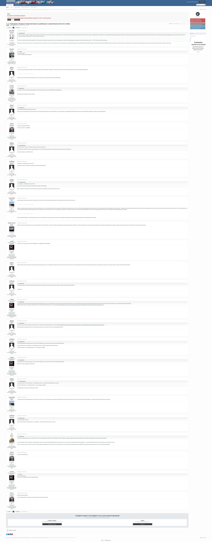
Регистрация (202, 1)
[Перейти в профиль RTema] (11, 129)
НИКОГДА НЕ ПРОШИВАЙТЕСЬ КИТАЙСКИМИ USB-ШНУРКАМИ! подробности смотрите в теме (196, 20)
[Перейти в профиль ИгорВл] (11, 91)
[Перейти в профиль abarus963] (7, 24)
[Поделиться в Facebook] (8, 534)
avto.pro (198, 51)
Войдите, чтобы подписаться (175, 23)
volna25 (12, 241)
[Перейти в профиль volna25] (11, 247)
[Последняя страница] (20, 27)
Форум (7, 7)
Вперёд (18, 27)
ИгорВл (12, 86)
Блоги (12, 7)
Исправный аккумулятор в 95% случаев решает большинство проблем (197, 24)
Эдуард (12, 143)
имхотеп (11, 49)
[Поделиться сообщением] (187, 30)
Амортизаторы (26, 25)
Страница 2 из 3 (24, 27)
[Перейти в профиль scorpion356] (11, 204)
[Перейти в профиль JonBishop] (11, 167)
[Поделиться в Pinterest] (12, 534)
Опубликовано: (22, 30)
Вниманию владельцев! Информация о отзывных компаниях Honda (197, 28)
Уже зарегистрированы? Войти (192, 1)
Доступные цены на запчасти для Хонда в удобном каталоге (198, 48)
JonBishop (11, 161)
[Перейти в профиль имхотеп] (11, 55)
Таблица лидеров (34, 7)
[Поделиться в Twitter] (7, 534)
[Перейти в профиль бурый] (11, 73)
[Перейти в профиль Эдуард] (11, 148)
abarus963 (14, 25)
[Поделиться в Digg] (10, 534)
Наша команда (17, 7)
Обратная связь (108, 540)
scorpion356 (12, 198)
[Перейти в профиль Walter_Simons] (11, 228)
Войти (9, 19)
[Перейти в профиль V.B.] (11, 440)
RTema (11, 123)
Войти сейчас (142, 524)
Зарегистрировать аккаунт (52, 524)
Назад (9, 27)
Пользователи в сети (25, 7)
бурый (11, 67)
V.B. (12, 434)
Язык (102, 540)
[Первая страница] (7, 27)
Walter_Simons (11, 223)
